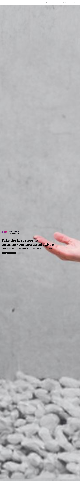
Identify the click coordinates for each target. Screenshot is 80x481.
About (53, 2)
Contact (73, 2)
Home (47, 2)
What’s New (66, 2)
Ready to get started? (9, 253)
